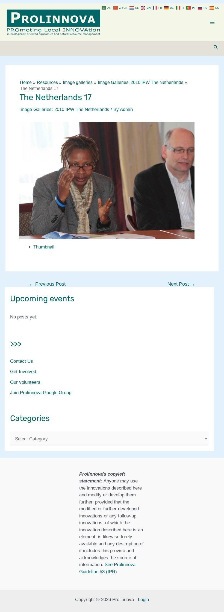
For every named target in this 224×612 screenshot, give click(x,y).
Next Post (181, 284)
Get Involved (23, 371)
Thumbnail (43, 247)
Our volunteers (25, 382)
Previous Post (47, 284)
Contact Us (21, 361)
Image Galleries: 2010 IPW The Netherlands (64, 109)
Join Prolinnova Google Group (40, 392)
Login (143, 599)
